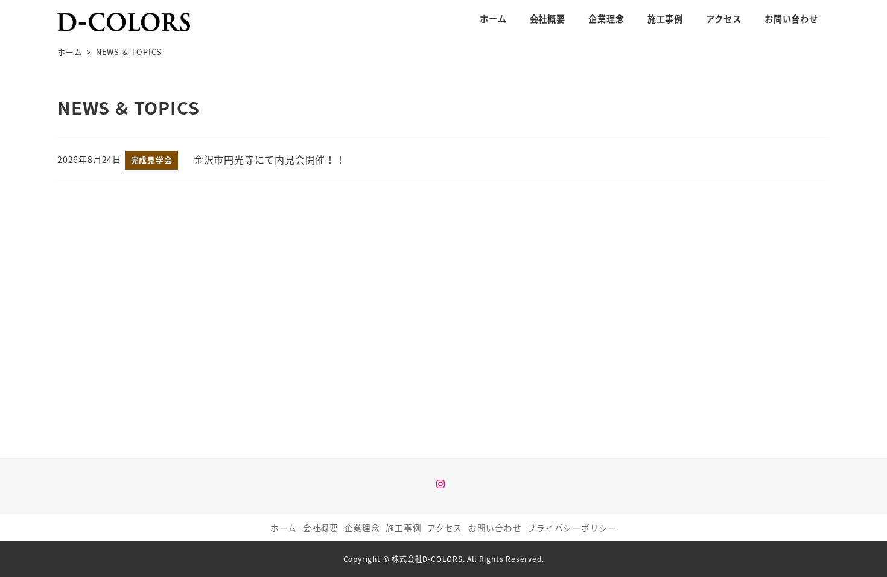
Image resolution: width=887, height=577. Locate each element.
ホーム (283, 527)
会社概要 (321, 527)
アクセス (444, 527)
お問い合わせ (495, 527)
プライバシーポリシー (572, 527)
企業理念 (362, 527)
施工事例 (403, 527)
